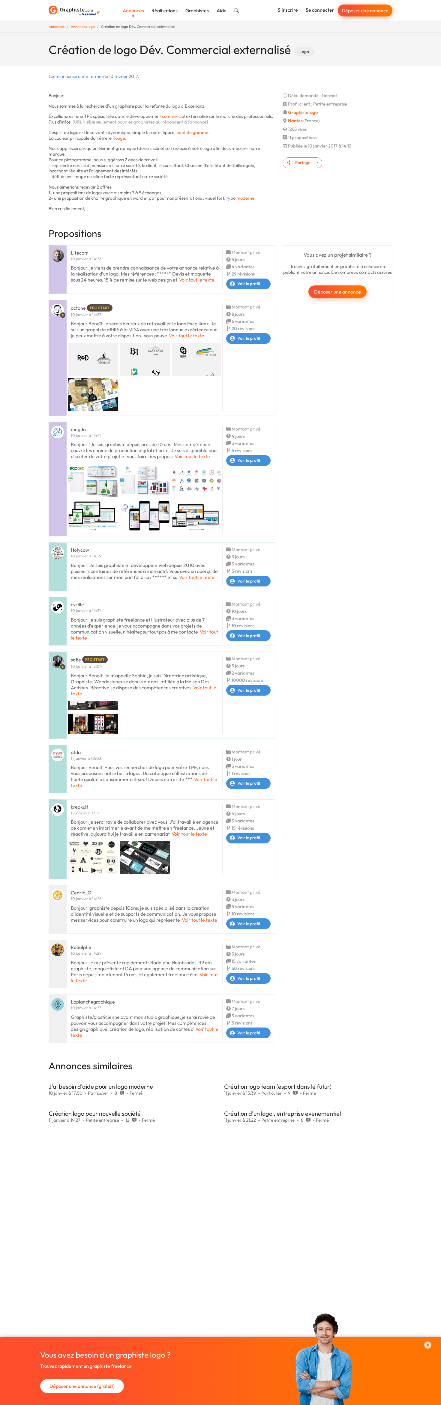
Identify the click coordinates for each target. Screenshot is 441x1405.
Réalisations (165, 10)
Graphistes (197, 10)
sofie (76, 660)
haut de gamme (192, 132)
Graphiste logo (303, 112)
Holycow (80, 550)
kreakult (79, 807)
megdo (78, 429)
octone (78, 308)
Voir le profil (248, 283)
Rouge (118, 138)
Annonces (133, 10)
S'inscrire (288, 10)
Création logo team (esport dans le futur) (278, 1086)
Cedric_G (81, 893)
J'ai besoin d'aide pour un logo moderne (101, 1086)
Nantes (295, 121)
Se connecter (320, 10)
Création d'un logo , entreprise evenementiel (282, 1113)
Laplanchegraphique (93, 1002)
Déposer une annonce (365, 10)
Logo (304, 51)
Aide (221, 10)
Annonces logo (83, 26)
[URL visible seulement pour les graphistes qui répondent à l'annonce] (140, 122)
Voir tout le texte (196, 280)
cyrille (77, 604)
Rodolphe (81, 947)
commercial (173, 116)
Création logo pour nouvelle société (95, 1113)
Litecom (79, 253)
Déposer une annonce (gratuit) (82, 1386)
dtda (76, 752)
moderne (245, 198)
